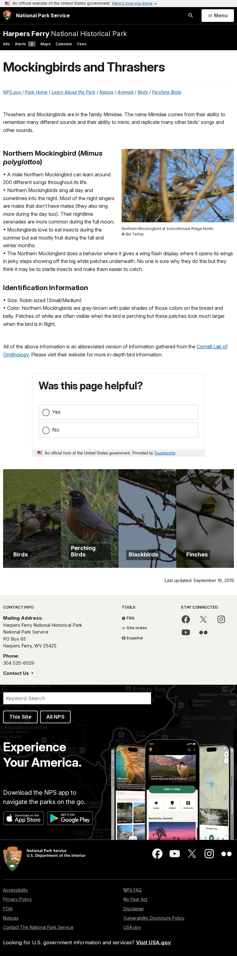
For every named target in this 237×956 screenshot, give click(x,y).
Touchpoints (164, 453)
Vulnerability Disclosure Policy (154, 918)
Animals (126, 92)
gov (17, 92)
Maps (45, 44)
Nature (106, 92)
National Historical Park (65, 33)
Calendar (64, 44)
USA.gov (132, 927)
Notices (11, 918)
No (55, 430)
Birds (143, 92)
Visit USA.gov (153, 942)
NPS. (8, 92)
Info (6, 44)
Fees (81, 44)
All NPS (55, 717)
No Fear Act (135, 899)
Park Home (36, 92)
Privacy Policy (17, 899)
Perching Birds (166, 92)
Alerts (24, 44)
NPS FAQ (132, 889)
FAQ (130, 617)
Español (134, 637)
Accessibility (15, 889)
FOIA (8, 908)
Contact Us (16, 673)
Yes (56, 412)
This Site (20, 717)
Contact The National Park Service (38, 927)
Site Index (136, 627)
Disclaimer (133, 908)
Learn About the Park (73, 92)
